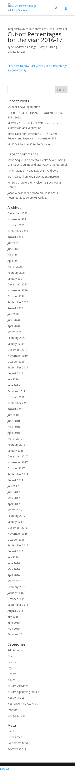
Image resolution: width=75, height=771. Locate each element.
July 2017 (13, 486)
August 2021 (15, 237)
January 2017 (16, 522)
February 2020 (16, 338)
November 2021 (18, 219)
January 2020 (16, 344)
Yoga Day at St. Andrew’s (42, 170)
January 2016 (16, 593)
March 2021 (15, 266)
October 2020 (16, 296)
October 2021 (16, 225)
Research (13, 709)
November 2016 (18, 533)
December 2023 (18, 213)
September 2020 (18, 302)
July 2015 (13, 616)
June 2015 (14, 622)
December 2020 (18, 284)
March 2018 (15, 438)
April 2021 (14, 261)
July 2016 (13, 557)
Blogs (11, 656)
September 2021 (18, 231)
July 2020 (13, 314)
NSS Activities (16, 697)
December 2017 (18, 456)
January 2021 (16, 278)
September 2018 (18, 403)
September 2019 (18, 367)
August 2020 (15, 308)
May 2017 (14, 498)
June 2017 (14, 492)
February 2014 (16, 634)
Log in (11, 731)
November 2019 (18, 355)
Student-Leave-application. (24, 107)
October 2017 (16, 468)
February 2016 (16, 587)
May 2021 (14, 255)
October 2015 (16, 599)
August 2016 (15, 551)
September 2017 (18, 474)
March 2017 (15, 510)
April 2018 (14, 433)
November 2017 (18, 462)
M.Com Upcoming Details (23, 692)
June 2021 (14, 249)
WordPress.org (17, 749)
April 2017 (14, 504)
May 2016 (14, 569)
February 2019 (16, 391)
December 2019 (18, 350)
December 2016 (18, 527)
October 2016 (16, 539)
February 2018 (16, 444)
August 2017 (15, 480)
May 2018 (14, 427)
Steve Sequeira (17, 160)
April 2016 (14, 575)
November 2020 (18, 290)
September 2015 (18, 605)
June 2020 (14, 320)
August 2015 (15, 610)
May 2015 (14, 628)
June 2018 (14, 421)
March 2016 (15, 581)
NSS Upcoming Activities (23, 703)
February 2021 (16, 272)
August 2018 (15, 409)
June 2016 (14, 563)
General (12, 674)
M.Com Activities (18, 686)
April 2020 (14, 326)
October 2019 (16, 361)
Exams (12, 662)
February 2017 (16, 516)
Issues (11, 680)
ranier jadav (15, 170)
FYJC (10, 668)
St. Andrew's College (23, 47)
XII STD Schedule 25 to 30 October (29, 144)
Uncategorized (17, 51)
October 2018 (16, 397)
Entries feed (15, 737)
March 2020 (15, 332)
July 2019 (13, 379)
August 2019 (15, 373)
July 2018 (13, 415)
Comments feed (18, 743)
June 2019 (14, 385)
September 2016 (18, 545)
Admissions (15, 650)
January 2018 (16, 450)
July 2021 (13, 243)
